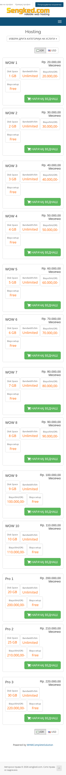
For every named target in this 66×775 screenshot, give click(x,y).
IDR (41, 50)
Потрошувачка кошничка (49, 4)
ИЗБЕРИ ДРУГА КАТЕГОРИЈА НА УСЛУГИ (32, 38)
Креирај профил (22, 4)
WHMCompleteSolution (40, 744)
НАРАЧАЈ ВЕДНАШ (44, 99)
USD (53, 50)
